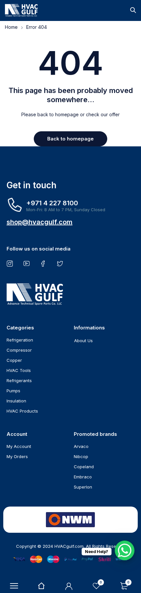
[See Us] (11, 263)
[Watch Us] (27, 263)
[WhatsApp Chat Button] (124, 550)
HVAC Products (22, 411)
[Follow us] (61, 263)
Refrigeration (20, 340)
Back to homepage (70, 139)
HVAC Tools (19, 370)
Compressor (19, 350)
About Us (83, 340)
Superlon (83, 487)
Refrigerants (19, 380)
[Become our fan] (44, 263)
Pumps (13, 390)
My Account (19, 446)
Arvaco (81, 446)
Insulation (16, 400)
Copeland (84, 466)
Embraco (83, 476)
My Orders (17, 456)
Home (11, 27)
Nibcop (81, 456)
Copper (14, 360)
